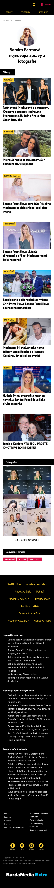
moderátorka (35, 559)
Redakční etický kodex (14, 827)
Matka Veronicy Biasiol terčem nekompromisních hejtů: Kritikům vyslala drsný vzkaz (27, 678)
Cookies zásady (36, 820)
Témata (47, 4)
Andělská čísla (23, 591)
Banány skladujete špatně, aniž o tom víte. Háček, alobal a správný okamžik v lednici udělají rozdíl (27, 785)
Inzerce (7, 824)
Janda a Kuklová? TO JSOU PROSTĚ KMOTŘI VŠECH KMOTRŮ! (25, 446)
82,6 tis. (41, 849)
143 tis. (22, 849)
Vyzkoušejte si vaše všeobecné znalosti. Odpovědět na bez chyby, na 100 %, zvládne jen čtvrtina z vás (29, 719)
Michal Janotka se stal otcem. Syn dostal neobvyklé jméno (24, 162)
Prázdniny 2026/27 (18, 620)
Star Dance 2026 (29, 606)
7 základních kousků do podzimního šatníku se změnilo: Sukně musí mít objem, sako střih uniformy (29, 698)
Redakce (7, 817)
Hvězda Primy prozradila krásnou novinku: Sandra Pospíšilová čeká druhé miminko (24, 400)
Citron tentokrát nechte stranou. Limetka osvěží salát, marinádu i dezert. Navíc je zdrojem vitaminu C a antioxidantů (27, 774)
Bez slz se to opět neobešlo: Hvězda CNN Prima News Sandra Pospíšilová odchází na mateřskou (26, 304)
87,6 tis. (31, 849)
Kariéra (7, 820)
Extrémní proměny (29, 613)
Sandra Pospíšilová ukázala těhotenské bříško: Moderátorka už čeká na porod (25, 256)
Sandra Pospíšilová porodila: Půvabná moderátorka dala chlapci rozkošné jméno (27, 208)
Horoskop (43, 12)
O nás (6, 813)
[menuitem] (9, 12)
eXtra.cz (46, 860)
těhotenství (9, 559)
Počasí (40, 591)
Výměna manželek (36, 584)
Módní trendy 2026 (19, 599)
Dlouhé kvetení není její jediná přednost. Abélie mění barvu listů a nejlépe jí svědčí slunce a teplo (27, 795)
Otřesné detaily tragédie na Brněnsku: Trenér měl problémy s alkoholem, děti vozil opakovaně (29, 643)
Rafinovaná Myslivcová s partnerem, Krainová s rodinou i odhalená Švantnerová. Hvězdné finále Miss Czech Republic (26, 114)
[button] (34, 4)
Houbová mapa (42, 620)
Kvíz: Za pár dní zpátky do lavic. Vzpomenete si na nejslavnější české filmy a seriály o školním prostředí (29, 736)
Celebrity (25, 12)
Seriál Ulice (14, 584)
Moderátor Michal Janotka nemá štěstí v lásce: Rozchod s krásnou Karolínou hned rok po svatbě (23, 352)
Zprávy (9, 12)
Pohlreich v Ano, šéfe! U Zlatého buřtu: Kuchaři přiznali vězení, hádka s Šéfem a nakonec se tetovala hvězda (27, 757)
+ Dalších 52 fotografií (27, 540)
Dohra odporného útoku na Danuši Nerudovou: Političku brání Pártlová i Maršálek (25, 667)
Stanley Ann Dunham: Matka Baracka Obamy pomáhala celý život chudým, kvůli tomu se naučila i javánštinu (29, 709)
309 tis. (12, 849)
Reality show (42, 599)
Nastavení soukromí (38, 830)
